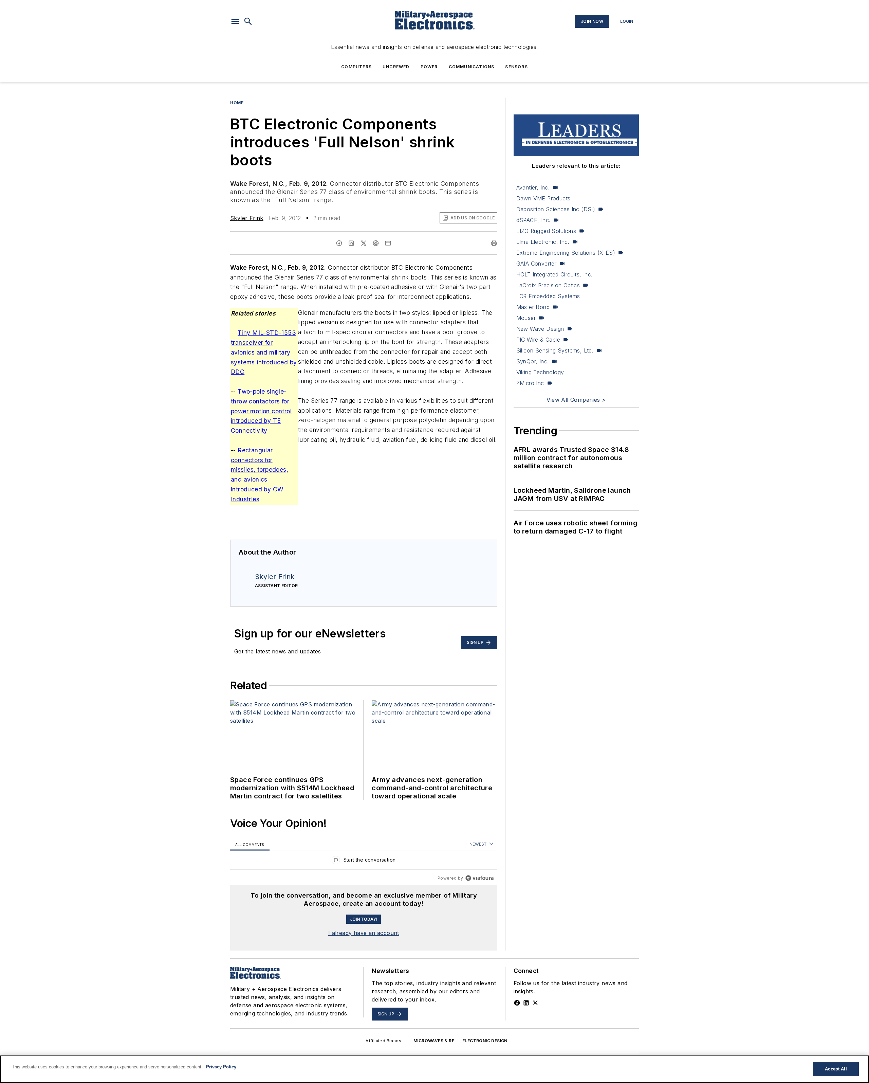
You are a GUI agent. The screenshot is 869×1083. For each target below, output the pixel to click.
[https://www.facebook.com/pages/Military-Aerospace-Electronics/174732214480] (517, 1002)
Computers (356, 66)
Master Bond (533, 307)
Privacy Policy (221, 1066)
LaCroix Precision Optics (548, 285)
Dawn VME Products (543, 198)
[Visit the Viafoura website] (479, 878)
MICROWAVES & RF (433, 1040)
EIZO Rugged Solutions (546, 231)
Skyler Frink (246, 218)
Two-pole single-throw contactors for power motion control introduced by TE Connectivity (261, 411)
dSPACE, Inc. (533, 220)
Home (236, 102)
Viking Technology (540, 372)
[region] (363, 861)
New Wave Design (540, 328)
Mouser (526, 317)
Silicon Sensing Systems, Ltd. (555, 350)
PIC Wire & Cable (538, 339)
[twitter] (363, 243)
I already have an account (363, 932)
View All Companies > (576, 399)
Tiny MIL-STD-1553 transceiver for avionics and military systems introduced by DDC (264, 352)
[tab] (250, 844)
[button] (235, 21)
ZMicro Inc (530, 383)
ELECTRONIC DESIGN (484, 1040)
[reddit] (375, 243)
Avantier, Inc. (533, 187)
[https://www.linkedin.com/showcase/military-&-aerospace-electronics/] (526, 1002)
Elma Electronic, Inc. (542, 241)
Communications (472, 66)
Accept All (836, 1068)
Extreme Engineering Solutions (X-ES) (565, 252)
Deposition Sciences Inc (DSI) (555, 209)
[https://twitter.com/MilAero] (535, 1002)
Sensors (516, 66)
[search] (248, 21)
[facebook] (339, 243)
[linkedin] (351, 243)
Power (429, 66)
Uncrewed (396, 66)
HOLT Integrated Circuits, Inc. (554, 274)
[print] (494, 243)
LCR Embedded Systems (548, 296)
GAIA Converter (536, 263)
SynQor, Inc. (532, 361)
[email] (388, 243)
